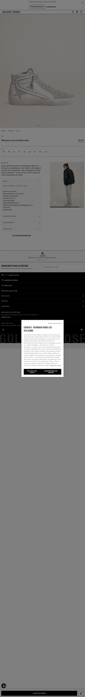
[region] (42, 348)
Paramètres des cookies (32, 371)
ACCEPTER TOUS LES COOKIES (50, 371)
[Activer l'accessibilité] (3, 685)
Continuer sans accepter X (54, 323)
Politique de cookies (55, 365)
